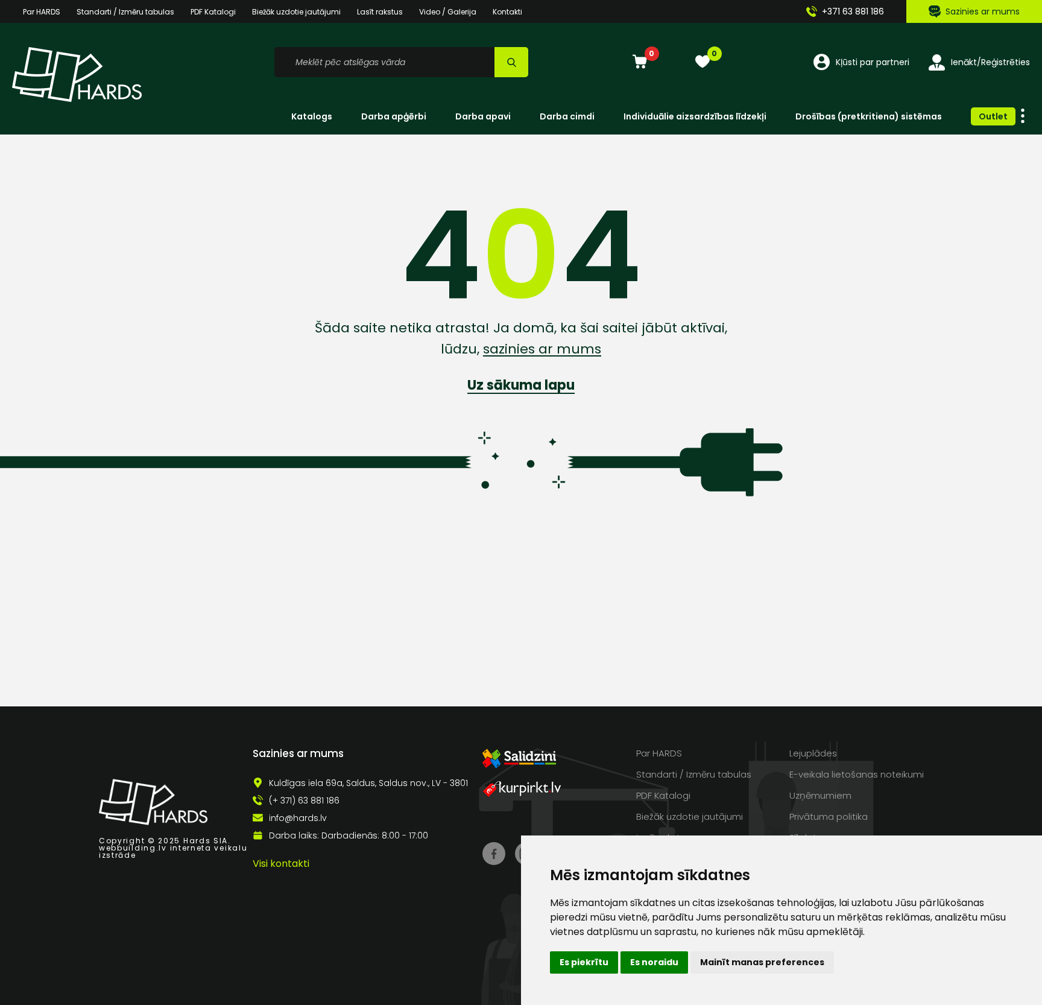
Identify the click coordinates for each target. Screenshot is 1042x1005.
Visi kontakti (281, 863)
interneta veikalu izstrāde (173, 851)
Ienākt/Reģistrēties (990, 62)
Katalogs (311, 116)
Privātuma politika (828, 816)
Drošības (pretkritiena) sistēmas (868, 116)
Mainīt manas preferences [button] (762, 962)
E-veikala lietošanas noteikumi (856, 774)
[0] (640, 62)
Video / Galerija (447, 12)
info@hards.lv (298, 818)
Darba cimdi (567, 116)
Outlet (993, 116)
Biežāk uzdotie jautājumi (296, 12)
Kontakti (507, 12)
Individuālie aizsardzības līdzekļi (695, 116)
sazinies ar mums (542, 349)
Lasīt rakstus (380, 12)
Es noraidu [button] (654, 962)
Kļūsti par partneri (872, 62)
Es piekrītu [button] (584, 962)
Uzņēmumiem (820, 795)
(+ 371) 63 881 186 (304, 800)
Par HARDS (41, 12)
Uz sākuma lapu (521, 385)
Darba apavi (483, 116)
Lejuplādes (813, 753)
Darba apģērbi (393, 116)
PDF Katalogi (213, 12)
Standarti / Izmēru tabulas (125, 12)
